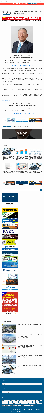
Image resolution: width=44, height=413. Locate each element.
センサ (40, 400)
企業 (34, 401)
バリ (17, 401)
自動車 (11, 405)
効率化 (7, 403)
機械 (32, 403)
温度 (38, 403)
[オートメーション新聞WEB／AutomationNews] (4, 1)
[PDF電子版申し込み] (21, 21)
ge (2, 400)
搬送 (27, 403)
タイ (3, 401)
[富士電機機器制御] (10, 250)
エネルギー (13, 400)
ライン (20, 401)
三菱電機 (28, 401)
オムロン (17, 400)
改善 (30, 403)
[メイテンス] (8, 184)
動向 (9, 403)
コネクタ (21, 400)
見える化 (17, 405)
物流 (3, 405)
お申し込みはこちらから (33, 3)
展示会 (19, 403)
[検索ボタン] (40, 1)
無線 (40, 403)
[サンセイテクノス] (22, 121)
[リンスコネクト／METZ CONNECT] (10, 217)
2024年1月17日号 (13, 14)
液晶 (35, 403)
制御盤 (3, 403)
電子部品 (30, 405)
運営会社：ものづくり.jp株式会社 (20, 409)
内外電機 (18, 14)
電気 (33, 405)
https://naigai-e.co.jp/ (6, 100)
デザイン (6, 401)
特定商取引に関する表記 (30, 409)
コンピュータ (26, 400)
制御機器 (37, 401)
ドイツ (14, 401)
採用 (21, 403)
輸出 (21, 405)
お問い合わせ (38, 409)
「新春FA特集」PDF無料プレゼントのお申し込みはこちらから (22, 65)
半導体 (13, 403)
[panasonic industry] (10, 205)
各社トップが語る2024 (23, 14)
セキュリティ (36, 400)
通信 (24, 405)
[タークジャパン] (10, 211)
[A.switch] (10, 244)
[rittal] (10, 238)
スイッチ (31, 400)
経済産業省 (6, 405)
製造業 (14, 405)
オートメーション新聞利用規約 (9, 409)
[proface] (10, 267)
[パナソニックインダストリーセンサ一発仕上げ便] (8, 121)
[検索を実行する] (41, 190)
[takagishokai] (35, 121)
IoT (4, 400)
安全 (15, 403)
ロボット (23, 401)
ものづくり (8, 400)
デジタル (10, 401)
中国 (31, 401)
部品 (26, 405)
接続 (24, 403)
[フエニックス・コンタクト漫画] (10, 261)
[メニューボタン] (42, 1)
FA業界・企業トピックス (6, 14)
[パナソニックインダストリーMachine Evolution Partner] (22, 184)
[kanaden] (10, 222)
